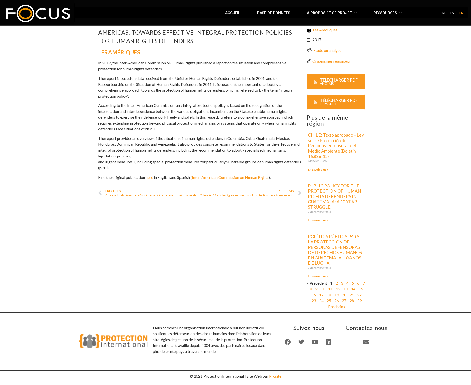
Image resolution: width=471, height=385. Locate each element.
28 (352, 300)
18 (329, 294)
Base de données (273, 13)
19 (336, 294)
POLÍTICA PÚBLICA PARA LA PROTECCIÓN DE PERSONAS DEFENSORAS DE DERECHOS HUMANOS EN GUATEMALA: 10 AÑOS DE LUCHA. (335, 250)
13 (345, 288)
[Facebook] (288, 342)
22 (359, 294)
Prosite (275, 376)
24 (321, 300)
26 (336, 300)
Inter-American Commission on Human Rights (230, 177)
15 (361, 288)
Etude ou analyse (327, 50)
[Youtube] (315, 342)
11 (330, 288)
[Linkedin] (328, 342)
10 (323, 288)
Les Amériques (119, 52)
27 (344, 300)
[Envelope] (366, 342)
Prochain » (337, 306)
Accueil (232, 13)
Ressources (385, 13)
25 (329, 300)
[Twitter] (301, 342)
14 (353, 288)
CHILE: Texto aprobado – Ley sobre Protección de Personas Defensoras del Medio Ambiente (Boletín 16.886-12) (336, 145)
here (149, 177)
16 (314, 294)
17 (321, 294)
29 (359, 300)
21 (352, 294)
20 (344, 294)
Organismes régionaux (331, 61)
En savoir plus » (318, 169)
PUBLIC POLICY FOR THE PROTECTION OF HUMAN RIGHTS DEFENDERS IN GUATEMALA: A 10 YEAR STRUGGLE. (334, 196)
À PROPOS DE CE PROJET (329, 13)
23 (314, 300)
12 (338, 288)
